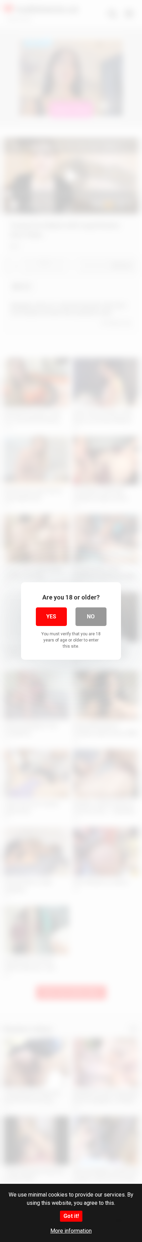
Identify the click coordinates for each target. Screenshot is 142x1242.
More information (71, 1231)
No (91, 616)
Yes (51, 616)
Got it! (71, 1216)
